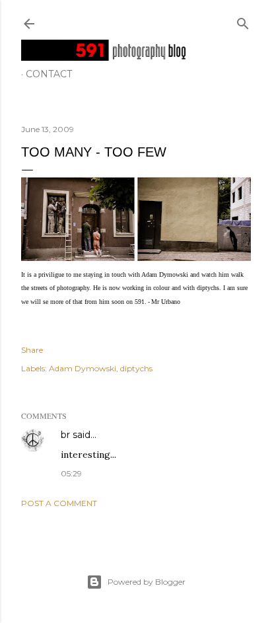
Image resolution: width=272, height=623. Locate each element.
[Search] (243, 21)
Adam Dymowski (82, 368)
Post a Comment (59, 503)
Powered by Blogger (147, 582)
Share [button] (32, 350)
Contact (49, 74)
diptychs (136, 368)
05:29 (71, 473)
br (65, 435)
